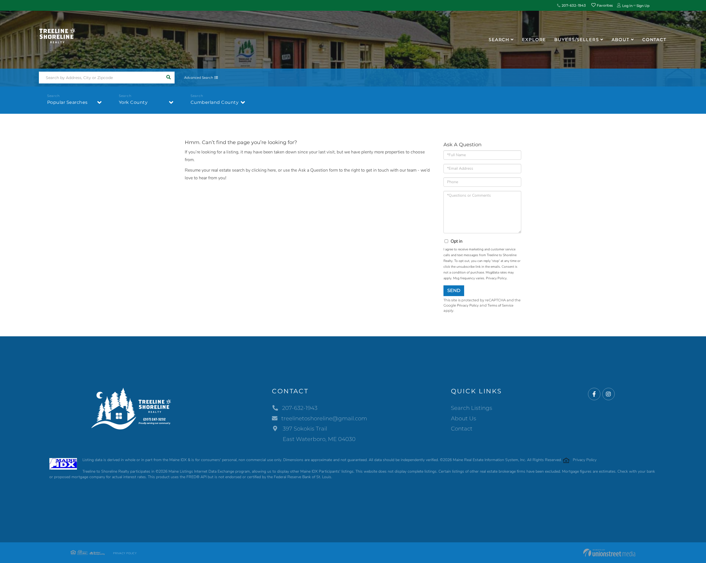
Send (453, 290)
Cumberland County (215, 102)
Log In (627, 6)
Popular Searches (67, 102)
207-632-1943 (573, 5)
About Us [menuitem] (463, 418)
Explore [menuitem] (534, 39)
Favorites (604, 5)
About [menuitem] (621, 39)
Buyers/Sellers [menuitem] (576, 39)
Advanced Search (198, 77)
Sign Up (643, 6)
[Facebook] (594, 394)
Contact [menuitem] (654, 39)
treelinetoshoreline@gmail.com (324, 418)
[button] (169, 77)
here (272, 170)
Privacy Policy (496, 278)
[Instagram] (608, 394)
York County (133, 102)
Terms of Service (501, 305)
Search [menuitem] (499, 39)
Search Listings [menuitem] (471, 408)
